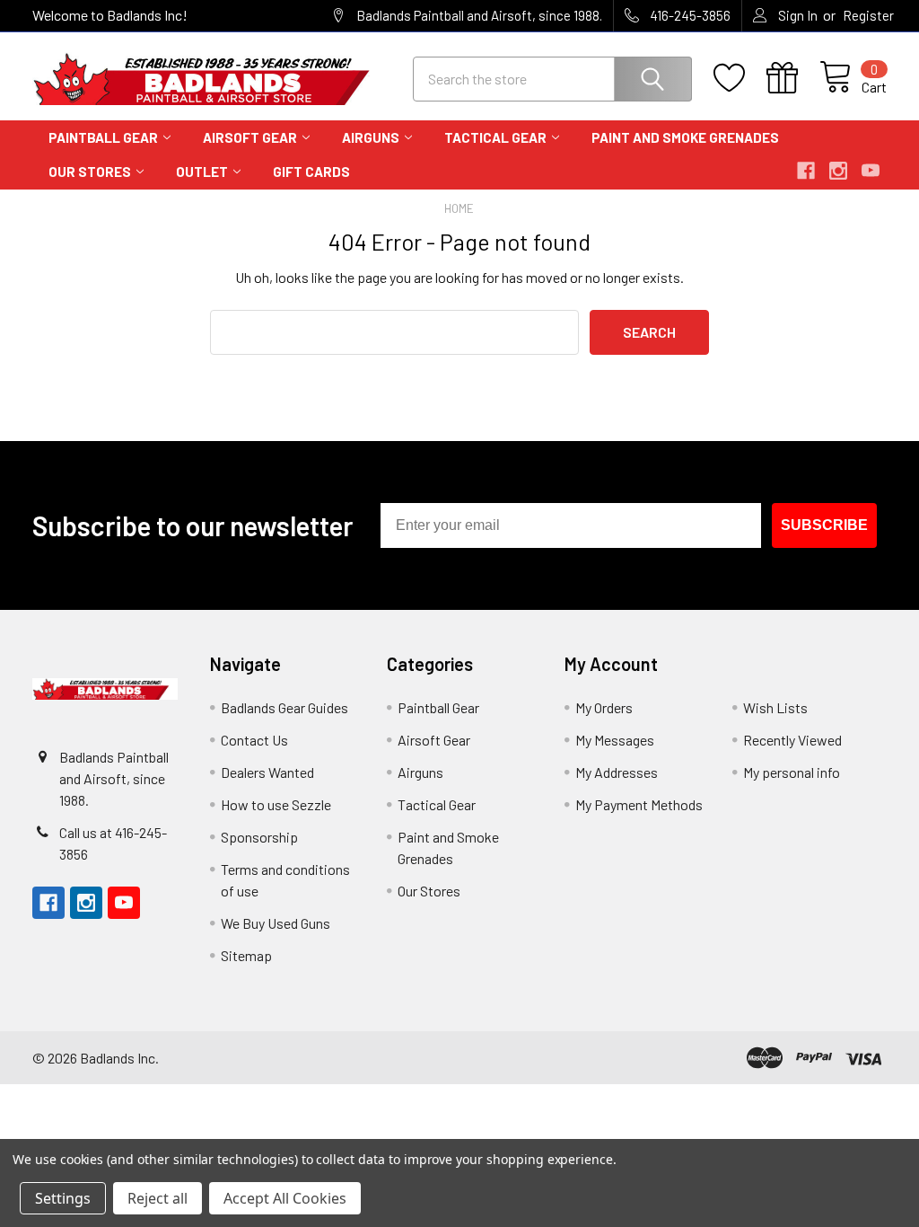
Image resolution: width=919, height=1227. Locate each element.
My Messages (614, 739)
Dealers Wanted (267, 772)
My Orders (604, 707)
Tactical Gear (495, 137)
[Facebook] (806, 170)
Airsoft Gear (250, 137)
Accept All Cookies (284, 1198)
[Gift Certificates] (792, 78)
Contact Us (254, 739)
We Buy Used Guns (275, 922)
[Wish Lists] (739, 78)
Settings (63, 1198)
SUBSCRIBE (824, 525)
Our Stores (89, 171)
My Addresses (616, 772)
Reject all (157, 1198)
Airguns (370, 137)
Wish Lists (775, 707)
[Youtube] (870, 170)
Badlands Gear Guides (284, 707)
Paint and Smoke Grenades (685, 137)
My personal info (791, 772)
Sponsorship (259, 836)
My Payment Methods (639, 804)
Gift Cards (311, 171)
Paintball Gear (103, 137)
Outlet (202, 171)
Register (868, 15)
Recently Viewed (792, 739)
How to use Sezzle (276, 804)
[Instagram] (838, 170)
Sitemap (246, 955)
